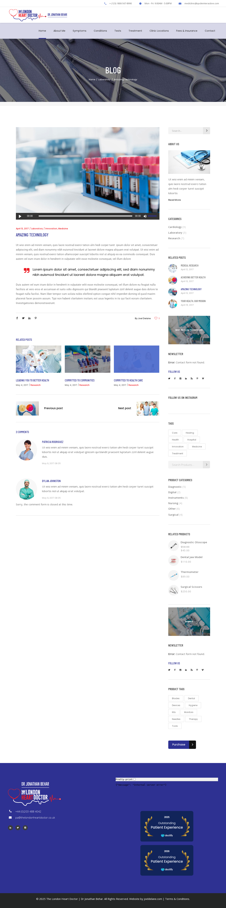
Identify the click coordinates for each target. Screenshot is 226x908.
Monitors (188, 712)
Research (36, 385)
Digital (172, 492)
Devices (176, 705)
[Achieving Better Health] (172, 280)
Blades (176, 698)
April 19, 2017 (187, 304)
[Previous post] (27, 409)
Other (172, 508)
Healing (190, 432)
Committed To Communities (79, 380)
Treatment (177, 453)
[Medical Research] (172, 268)
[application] (87, 216)
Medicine (63, 228)
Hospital (191, 439)
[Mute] (145, 216)
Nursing (173, 503)
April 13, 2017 (22, 228)
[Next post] (147, 409)
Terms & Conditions (177, 899)
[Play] (20, 216)
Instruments (176, 497)
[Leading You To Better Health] (38, 359)
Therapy (193, 719)
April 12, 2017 (187, 269)
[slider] (153, 216)
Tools (175, 725)
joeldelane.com (153, 899)
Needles (176, 719)
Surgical (173, 514)
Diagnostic (175, 486)
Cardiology (175, 227)
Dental (191, 698)
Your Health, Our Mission (193, 301)
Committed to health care (128, 380)
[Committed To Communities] (87, 359)
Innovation (51, 228)
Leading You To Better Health (32, 380)
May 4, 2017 (22, 385)
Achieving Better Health (193, 277)
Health (175, 439)
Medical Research (189, 265)
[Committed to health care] (136, 359)
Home (92, 79)
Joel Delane (144, 318)
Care (174, 432)
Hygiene (193, 705)
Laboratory (104, 79)
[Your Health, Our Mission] (172, 303)
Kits (174, 712)
